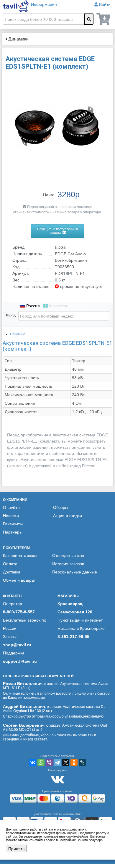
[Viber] (49, 762)
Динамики (18, 39)
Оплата (10, 563)
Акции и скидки (67, 515)
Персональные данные (74, 572)
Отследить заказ (68, 555)
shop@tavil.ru (17, 644)
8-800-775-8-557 (19, 612)
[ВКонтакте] (32, 762)
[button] (104, 81)
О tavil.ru (11, 507)
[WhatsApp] (41, 762)
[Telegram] (57, 762)
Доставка (11, 572)
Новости (11, 515)
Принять (16, 848)
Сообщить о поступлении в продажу (57, 230)
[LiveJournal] (82, 762)
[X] (65, 762)
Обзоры (60, 507)
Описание (17, 334)
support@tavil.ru (20, 661)
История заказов (68, 563)
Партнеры (12, 532)
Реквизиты (13, 524)
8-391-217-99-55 (73, 636)
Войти (105, 4)
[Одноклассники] (74, 762)
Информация (44, 4)
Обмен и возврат (19, 580)
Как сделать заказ (20, 555)
